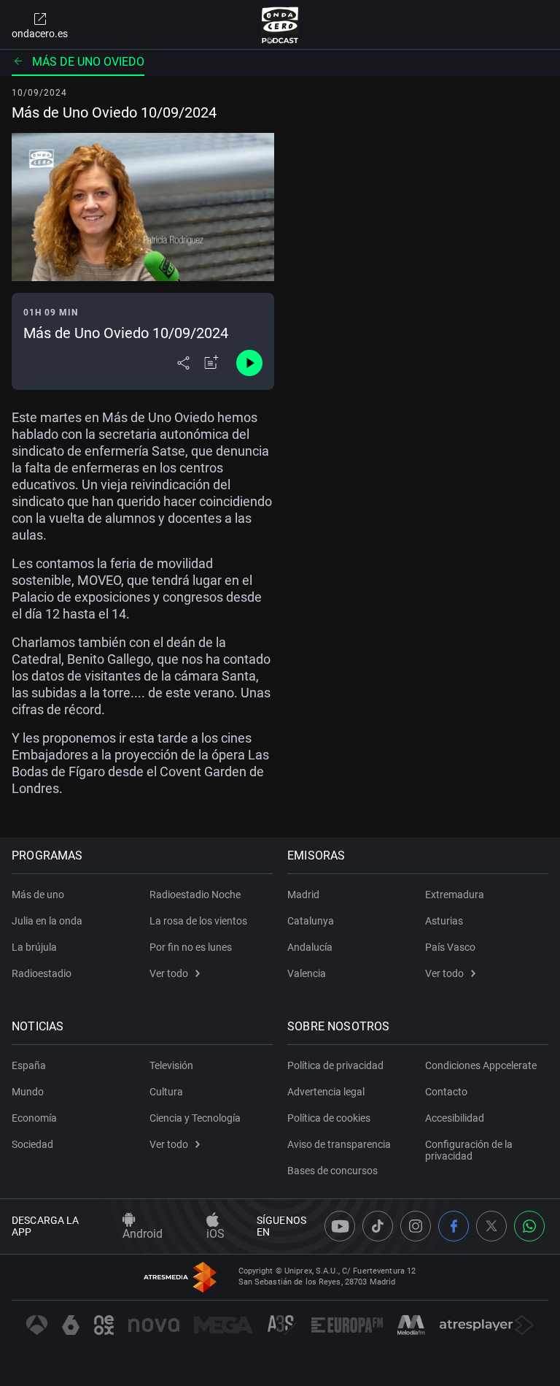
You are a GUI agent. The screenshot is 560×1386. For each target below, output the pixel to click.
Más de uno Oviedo (88, 62)
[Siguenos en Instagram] (415, 1226)
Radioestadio (41, 973)
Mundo (28, 1092)
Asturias (444, 921)
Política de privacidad (335, 1065)
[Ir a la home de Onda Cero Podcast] (280, 25)
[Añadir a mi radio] (211, 363)
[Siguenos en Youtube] (339, 1226)
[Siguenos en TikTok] (377, 1226)
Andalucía (309, 947)
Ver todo (168, 973)
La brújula (34, 947)
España (29, 1065)
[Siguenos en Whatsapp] (529, 1226)
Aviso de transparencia (339, 1144)
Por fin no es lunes (190, 947)
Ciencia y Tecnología (195, 1118)
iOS (215, 1234)
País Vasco (450, 947)
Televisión (171, 1065)
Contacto (446, 1092)
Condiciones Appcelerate (481, 1065)
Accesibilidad (454, 1118)
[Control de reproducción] (249, 363)
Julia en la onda (47, 921)
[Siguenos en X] (491, 1226)
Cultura (166, 1092)
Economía (34, 1118)
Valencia (306, 973)
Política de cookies (328, 1118)
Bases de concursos (332, 1170)
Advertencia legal (326, 1092)
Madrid (303, 894)
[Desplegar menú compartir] (183, 363)
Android (142, 1234)
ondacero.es (40, 33)
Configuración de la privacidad (469, 1150)
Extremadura (454, 894)
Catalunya (310, 921)
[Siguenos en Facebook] (453, 1226)
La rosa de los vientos (198, 921)
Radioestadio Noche (195, 894)
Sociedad (32, 1144)
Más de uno (38, 894)
